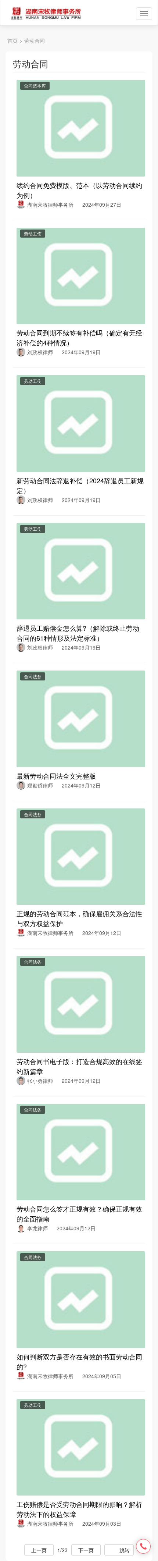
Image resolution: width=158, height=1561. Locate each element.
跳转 (124, 1550)
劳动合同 (34, 40)
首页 (12, 40)
